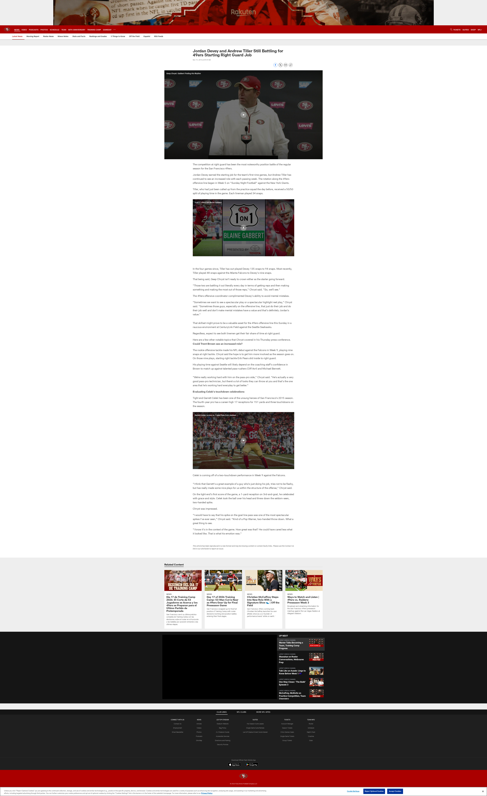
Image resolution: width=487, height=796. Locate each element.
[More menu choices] (115, 30)
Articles (199, 724)
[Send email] (286, 66)
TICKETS (287, 720)
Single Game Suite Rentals (255, 728)
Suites (255, 720)
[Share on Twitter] (281, 66)
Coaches (311, 736)
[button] (243, 115)
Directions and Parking (222, 740)
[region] (243, 791)
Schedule (311, 728)
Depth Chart (311, 732)
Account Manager (287, 724)
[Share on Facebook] (275, 66)
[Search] (451, 29)
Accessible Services (222, 736)
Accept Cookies (395, 791)
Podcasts (199, 736)
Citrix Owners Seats (287, 732)
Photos (199, 732)
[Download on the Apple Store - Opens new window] (234, 765)
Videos (199, 728)
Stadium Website (222, 724)
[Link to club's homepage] (7, 29)
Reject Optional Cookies (374, 791)
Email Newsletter (177, 732)
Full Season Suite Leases (255, 724)
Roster (311, 724)
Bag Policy (222, 728)
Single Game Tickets (287, 736)
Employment (177, 728)
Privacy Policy (206, 793)
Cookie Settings (353, 791)
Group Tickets (287, 740)
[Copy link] (291, 65)
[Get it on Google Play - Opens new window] (252, 766)
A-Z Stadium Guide (222, 732)
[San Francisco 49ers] (243, 776)
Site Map (199, 740)
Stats (311, 740)
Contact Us (177, 724)
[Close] (483, 791)
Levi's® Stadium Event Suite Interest (255, 732)
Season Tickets (287, 728)
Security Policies (222, 744)
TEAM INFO (311, 720)
